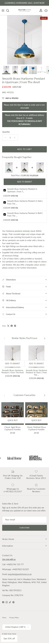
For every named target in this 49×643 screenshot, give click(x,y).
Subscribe (24, 528)
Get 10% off (9, 638)
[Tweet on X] (8, 326)
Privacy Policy (14, 617)
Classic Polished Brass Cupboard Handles (36, 428)
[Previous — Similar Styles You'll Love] (4, 338)
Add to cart (24, 149)
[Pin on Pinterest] (15, 326)
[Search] (9, 11)
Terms (4, 617)
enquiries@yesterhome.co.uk (20, 574)
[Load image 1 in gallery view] (24, 39)
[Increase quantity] (15, 138)
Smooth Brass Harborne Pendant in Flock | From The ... (36, 372)
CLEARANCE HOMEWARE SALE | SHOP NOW (25, 3)
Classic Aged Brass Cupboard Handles (12, 428)
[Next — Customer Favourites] (45, 395)
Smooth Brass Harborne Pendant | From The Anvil (12, 371)
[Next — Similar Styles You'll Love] (45, 338)
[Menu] (3, 11)
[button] (10, 98)
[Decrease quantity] (4, 138)
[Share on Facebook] (12, 326)
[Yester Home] (24, 10)
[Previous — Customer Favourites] (4, 395)
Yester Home (11, 634)
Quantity (6, 132)
